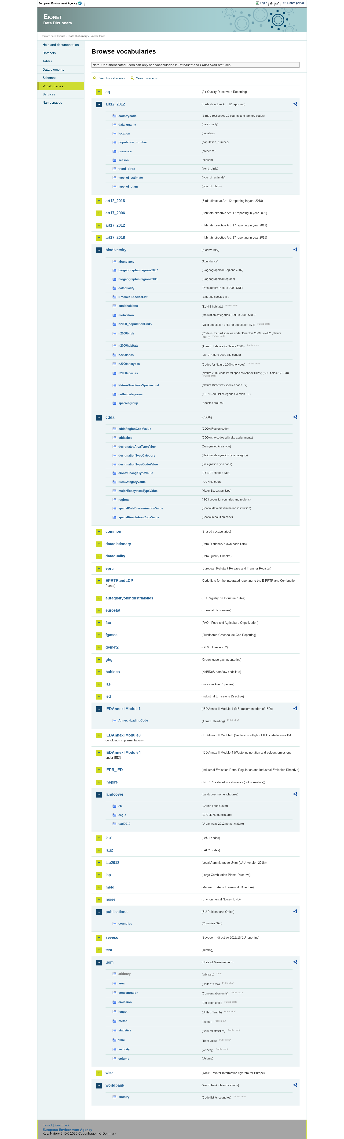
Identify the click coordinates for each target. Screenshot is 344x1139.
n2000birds (126, 333)
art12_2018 (115, 201)
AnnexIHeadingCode (133, 720)
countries (125, 923)
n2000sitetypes (129, 364)
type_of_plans (128, 186)
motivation (126, 315)
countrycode (127, 116)
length (123, 1011)
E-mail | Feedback (56, 1125)
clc (120, 806)
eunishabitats (128, 306)
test (109, 950)
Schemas (49, 78)
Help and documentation (61, 45)
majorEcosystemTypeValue (137, 491)
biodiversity (116, 250)
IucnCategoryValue (132, 482)
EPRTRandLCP (119, 581)
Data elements (53, 69)
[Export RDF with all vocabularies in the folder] (295, 104)
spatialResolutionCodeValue (138, 517)
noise (110, 899)
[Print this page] (272, 3)
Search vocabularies (112, 78)
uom (109, 962)
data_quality (127, 124)
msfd (110, 887)
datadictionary (118, 544)
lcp (108, 875)
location (124, 133)
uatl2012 (124, 824)
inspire (112, 782)
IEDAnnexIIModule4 (123, 752)
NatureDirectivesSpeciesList (138, 385)
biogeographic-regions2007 (138, 270)
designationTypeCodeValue (138, 464)
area (121, 983)
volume (123, 1058)
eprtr (110, 568)
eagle (122, 815)
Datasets (49, 53)
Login (263, 3)
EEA (62, 3)
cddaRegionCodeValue (134, 429)
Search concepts (146, 78)
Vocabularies (53, 86)
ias (108, 684)
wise (109, 1073)
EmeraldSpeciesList (132, 297)
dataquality (126, 288)
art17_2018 (115, 237)
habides (113, 672)
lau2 (109, 850)
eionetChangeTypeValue (135, 473)
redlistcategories (130, 394)
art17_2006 (115, 213)
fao (108, 623)
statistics (124, 1030)
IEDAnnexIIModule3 (123, 735)
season (123, 160)
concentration (128, 992)
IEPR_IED (114, 770)
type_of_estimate (130, 177)
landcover (114, 794)
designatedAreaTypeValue (137, 446)
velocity (124, 1049)
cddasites (125, 437)
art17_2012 (115, 225)
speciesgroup (128, 403)
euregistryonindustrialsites (129, 598)
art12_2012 (115, 104)
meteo (122, 1021)
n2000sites (126, 355)
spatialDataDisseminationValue (140, 508)
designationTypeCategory (136, 455)
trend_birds (126, 168)
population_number (132, 142)
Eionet (61, 36)
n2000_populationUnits (135, 324)
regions (123, 499)
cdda (110, 417)
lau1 (109, 838)
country (123, 1097)
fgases (111, 635)
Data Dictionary (78, 36)
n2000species (128, 373)
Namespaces (52, 102)
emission (125, 1002)
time (121, 1040)
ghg (109, 660)
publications (117, 912)
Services (49, 94)
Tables (47, 61)
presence (125, 151)
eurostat (113, 610)
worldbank (115, 1085)
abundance (126, 261)
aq (108, 92)
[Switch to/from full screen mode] (278, 3)
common (113, 531)
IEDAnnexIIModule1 (123, 709)
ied (108, 696)
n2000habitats (128, 345)
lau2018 (112, 863)
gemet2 (112, 647)
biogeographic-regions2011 (138, 279)
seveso (112, 937)
